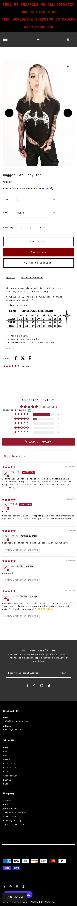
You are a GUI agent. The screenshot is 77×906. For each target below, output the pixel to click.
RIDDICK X (9, 764)
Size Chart (9, 816)
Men (5, 755)
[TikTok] (49, 686)
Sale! (6, 784)
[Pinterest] (34, 686)
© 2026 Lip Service (15, 902)
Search (7, 800)
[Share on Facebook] (16, 358)
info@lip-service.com (16, 721)
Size (5, 199)
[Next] (68, 113)
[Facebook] (27, 686)
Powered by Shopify (42, 902)
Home (5, 747)
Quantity (8, 228)
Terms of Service (13, 825)
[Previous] (9, 113)
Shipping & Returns (15, 812)
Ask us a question (32, 277)
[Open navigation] (13, 39)
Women (6, 760)
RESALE (7, 780)
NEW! (5, 752)
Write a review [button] (38, 441)
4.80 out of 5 (48, 407)
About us (8, 804)
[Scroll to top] (69, 896)
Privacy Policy (12, 821)
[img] (9, 467)
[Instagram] (41, 686)
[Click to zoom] (68, 66)
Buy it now (38, 252)
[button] (10, 366)
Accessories (10, 776)
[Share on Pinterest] (30, 358)
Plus (5, 772)
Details (10, 278)
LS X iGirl (9, 768)
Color (6, 212)
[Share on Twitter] (23, 358)
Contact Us (9, 808)
